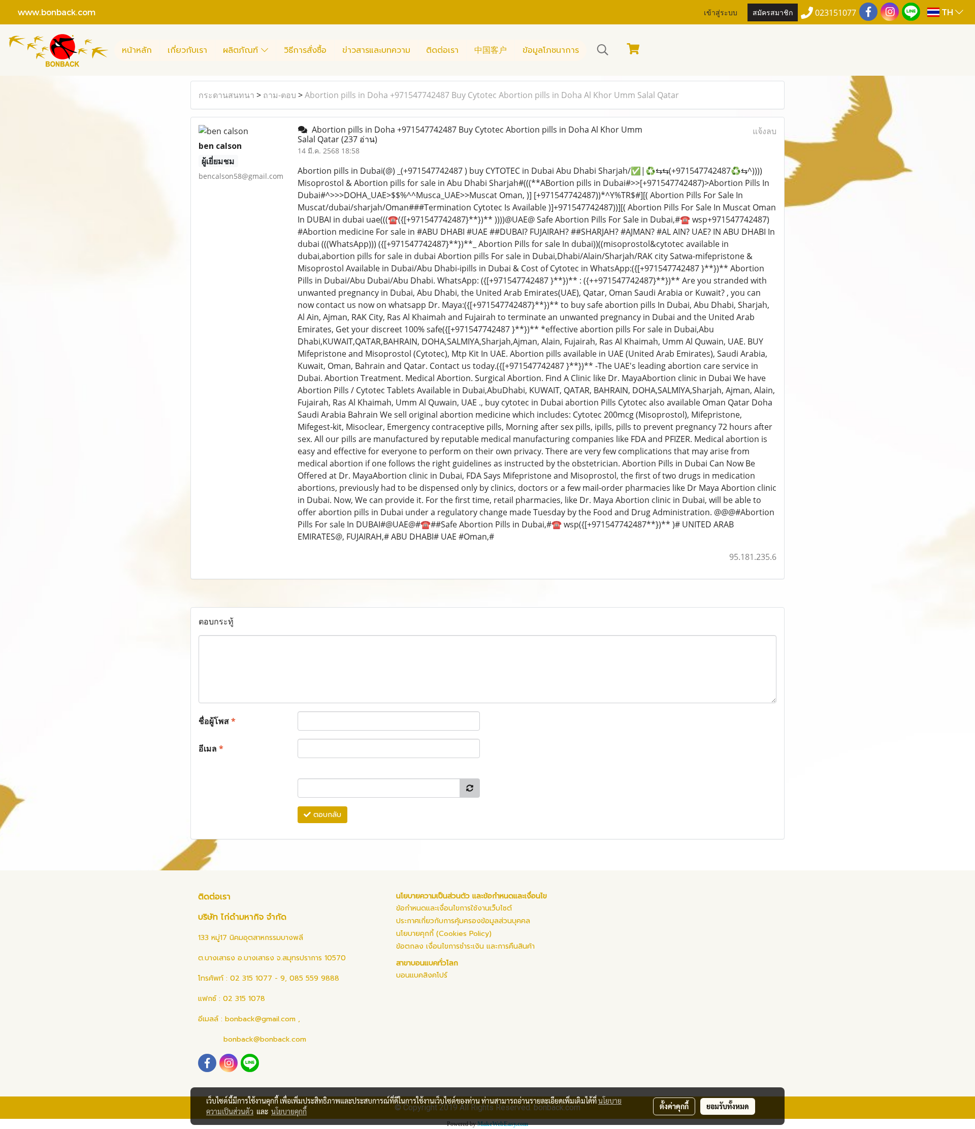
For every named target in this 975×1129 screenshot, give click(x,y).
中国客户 (490, 50)
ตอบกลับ (326, 814)
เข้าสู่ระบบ (720, 12)
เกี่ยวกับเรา (187, 50)
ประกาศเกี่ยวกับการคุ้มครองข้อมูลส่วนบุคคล (463, 921)
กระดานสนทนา (226, 95)
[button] (603, 49)
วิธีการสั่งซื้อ (305, 50)
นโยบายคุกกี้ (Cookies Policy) (444, 933)
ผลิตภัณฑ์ (242, 50)
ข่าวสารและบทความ (376, 50)
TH (947, 12)
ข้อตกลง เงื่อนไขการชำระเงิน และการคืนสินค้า (465, 946)
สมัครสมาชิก (773, 12)
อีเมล (211, 748)
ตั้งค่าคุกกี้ (674, 1106)
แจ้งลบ (764, 131)
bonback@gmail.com (260, 1019)
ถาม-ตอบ (279, 95)
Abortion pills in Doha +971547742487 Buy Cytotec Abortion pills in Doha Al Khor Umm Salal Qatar (492, 95)
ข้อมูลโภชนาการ (551, 50)
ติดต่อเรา (442, 50)
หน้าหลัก (137, 50)
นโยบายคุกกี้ (289, 1111)
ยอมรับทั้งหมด (727, 1106)
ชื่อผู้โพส (217, 721)
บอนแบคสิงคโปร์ (421, 975)
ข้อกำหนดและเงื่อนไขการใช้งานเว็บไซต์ (454, 908)
